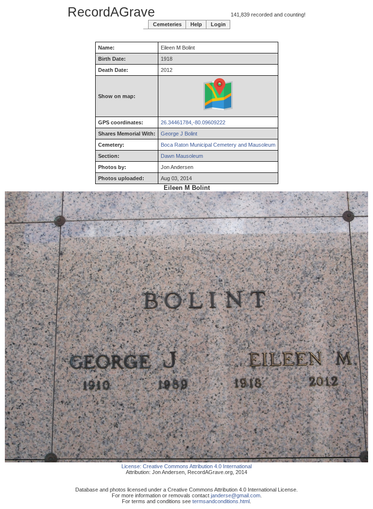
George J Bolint (179, 133)
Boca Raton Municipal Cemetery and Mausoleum (218, 145)
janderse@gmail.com (235, 495)
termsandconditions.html (221, 501)
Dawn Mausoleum (182, 156)
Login (218, 24)
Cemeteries (167, 24)
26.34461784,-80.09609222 (193, 122)
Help (196, 24)
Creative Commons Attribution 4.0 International (197, 466)
